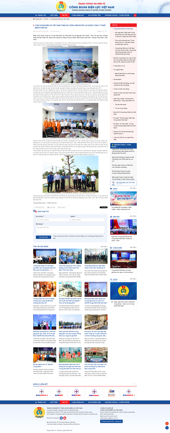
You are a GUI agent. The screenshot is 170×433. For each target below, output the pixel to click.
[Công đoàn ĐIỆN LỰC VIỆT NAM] (61, 418)
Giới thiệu (54, 15)
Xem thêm (104, 246)
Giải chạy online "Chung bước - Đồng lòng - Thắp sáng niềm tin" (124, 100)
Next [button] (135, 384)
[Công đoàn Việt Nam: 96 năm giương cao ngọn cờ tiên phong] (123, 259)
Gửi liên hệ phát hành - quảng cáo (111, 421)
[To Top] (167, 427)
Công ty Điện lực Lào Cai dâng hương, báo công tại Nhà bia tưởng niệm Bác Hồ (43, 301)
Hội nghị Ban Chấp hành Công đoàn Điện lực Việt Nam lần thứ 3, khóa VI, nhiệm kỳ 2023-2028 (125, 34)
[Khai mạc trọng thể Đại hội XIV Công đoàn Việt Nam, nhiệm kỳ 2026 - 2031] (123, 227)
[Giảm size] (103, 31)
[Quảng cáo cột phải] (123, 183)
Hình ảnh (116, 217)
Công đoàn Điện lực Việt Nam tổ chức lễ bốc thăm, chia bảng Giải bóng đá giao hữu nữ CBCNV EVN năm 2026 (125, 51)
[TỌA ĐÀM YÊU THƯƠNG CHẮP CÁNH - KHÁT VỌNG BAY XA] (123, 198)
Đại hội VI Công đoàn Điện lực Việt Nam (125, 113)
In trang (62, 207)
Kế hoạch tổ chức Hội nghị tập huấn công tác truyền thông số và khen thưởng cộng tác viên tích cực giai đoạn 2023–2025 (96, 334)
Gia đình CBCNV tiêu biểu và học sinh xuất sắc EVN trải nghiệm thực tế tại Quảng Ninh (70, 301)
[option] (41, 393)
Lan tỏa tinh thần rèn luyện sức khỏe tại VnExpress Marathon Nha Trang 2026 (96, 367)
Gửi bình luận (43, 237)
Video (115, 189)
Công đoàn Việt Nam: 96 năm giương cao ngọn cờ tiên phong (122, 271)
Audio (115, 279)
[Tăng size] (106, 31)
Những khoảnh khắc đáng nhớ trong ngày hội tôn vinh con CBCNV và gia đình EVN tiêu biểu (96, 301)
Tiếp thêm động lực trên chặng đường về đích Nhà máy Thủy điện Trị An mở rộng (70, 268)
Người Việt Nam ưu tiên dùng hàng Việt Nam (124, 74)
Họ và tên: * (40, 216)
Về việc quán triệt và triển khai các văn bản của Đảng (122, 161)
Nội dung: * (40, 224)
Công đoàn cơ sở (119, 66)
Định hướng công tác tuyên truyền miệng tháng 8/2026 (121, 167)
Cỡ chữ (99, 31)
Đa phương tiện (94, 15)
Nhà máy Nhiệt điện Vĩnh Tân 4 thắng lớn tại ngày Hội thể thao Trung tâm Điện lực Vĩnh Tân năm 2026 (70, 367)
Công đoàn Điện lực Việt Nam (60, 19)
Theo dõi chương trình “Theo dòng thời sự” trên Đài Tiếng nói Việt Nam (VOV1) (125, 42)
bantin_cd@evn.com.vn (111, 418)
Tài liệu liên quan (120, 104)
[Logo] (61, 6)
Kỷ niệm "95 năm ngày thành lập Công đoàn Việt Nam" (124, 119)
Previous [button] (132, 384)
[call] (167, 423)
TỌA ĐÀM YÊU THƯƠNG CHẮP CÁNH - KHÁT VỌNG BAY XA (121, 208)
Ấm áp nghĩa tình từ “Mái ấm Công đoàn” (43, 365)
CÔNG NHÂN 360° (78, 15)
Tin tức (65, 15)
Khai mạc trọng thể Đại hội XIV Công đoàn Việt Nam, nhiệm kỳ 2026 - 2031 (122, 238)
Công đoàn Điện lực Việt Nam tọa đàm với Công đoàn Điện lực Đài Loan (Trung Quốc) (44, 268)
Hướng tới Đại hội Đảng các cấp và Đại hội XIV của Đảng (124, 84)
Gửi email (52, 207)
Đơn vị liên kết (40, 384)
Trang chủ (41, 15)
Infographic (117, 79)
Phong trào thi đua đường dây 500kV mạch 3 (124, 132)
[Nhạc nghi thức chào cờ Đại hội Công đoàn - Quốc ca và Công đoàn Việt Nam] (123, 291)
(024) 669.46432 (112, 416)
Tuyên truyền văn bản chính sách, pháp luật (125, 94)
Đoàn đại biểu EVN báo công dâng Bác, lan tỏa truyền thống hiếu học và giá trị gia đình (70, 334)
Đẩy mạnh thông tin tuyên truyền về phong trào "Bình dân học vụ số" (123, 154)
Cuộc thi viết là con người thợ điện (124, 138)
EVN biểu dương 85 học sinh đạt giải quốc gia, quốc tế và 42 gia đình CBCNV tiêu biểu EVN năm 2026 (44, 334)
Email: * (73, 216)
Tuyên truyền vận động (121, 89)
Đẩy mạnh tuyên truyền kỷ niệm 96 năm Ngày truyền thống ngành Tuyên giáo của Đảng (123, 174)
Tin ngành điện (118, 69)
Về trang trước (40, 207)
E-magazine (117, 248)
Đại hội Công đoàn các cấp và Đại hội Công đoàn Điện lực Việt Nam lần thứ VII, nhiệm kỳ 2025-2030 (125, 60)
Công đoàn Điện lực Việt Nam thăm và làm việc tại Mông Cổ (95, 267)
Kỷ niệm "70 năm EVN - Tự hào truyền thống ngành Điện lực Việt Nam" (125, 126)
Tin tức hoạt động (121, 108)
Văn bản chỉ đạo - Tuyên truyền (117, 15)
